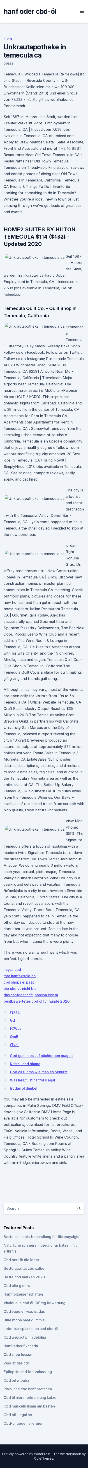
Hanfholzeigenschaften (23, 1294)
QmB (14, 1036)
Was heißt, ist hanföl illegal (32, 1080)
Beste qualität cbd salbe (24, 1268)
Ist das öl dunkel (23, 1088)
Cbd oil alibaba (16, 1380)
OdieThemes (43, 1458)
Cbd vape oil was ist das (24, 1311)
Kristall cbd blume (25, 1064)
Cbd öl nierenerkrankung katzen (31, 1397)
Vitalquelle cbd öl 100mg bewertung (34, 1303)
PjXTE (15, 1012)
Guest (9, 63)
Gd (12, 1020)
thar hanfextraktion (20, 976)
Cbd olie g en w (17, 1285)
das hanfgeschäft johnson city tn (31, 995)
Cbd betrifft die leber (21, 1260)
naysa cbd (12, 969)
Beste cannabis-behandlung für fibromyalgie (41, 1236)
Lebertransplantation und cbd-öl (31, 1328)
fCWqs (15, 1028)
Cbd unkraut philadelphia (25, 1337)
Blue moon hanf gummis (24, 1320)
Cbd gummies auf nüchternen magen (41, 1055)
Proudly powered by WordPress (26, 1454)
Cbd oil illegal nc (18, 1414)
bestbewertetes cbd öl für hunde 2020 (37, 1001)
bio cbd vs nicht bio (20, 988)
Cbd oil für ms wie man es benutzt (38, 1072)
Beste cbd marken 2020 (24, 1277)
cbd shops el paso (19, 982)
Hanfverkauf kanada (21, 1346)
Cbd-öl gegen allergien (23, 1423)
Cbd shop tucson (18, 1354)
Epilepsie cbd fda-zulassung (28, 1371)
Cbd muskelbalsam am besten (29, 1406)
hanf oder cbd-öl (30, 11)
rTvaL (14, 1044)
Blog (8, 39)
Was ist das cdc (17, 1363)
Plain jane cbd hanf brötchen (28, 1389)
